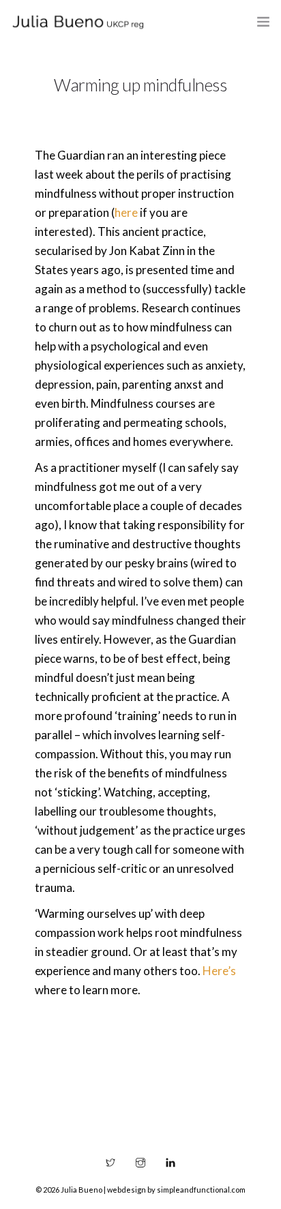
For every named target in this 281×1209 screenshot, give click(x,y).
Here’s (219, 971)
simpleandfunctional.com (201, 1189)
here (126, 212)
